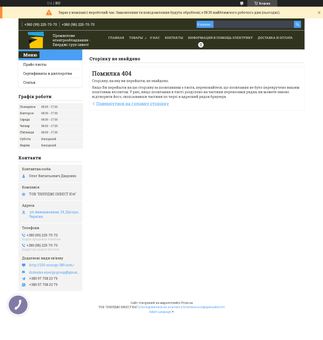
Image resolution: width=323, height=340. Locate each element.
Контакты (174, 37)
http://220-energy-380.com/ (51, 265)
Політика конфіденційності (204, 307)
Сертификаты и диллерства (47, 73)
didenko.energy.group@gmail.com (54, 272)
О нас (155, 37)
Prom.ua (187, 303)
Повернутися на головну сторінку (132, 103)
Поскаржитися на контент (160, 307)
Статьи (29, 82)
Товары (136, 37)
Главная (116, 37)
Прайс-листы (35, 64)
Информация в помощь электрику (220, 37)
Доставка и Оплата (275, 37)
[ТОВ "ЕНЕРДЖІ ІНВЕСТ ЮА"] (36, 40)
